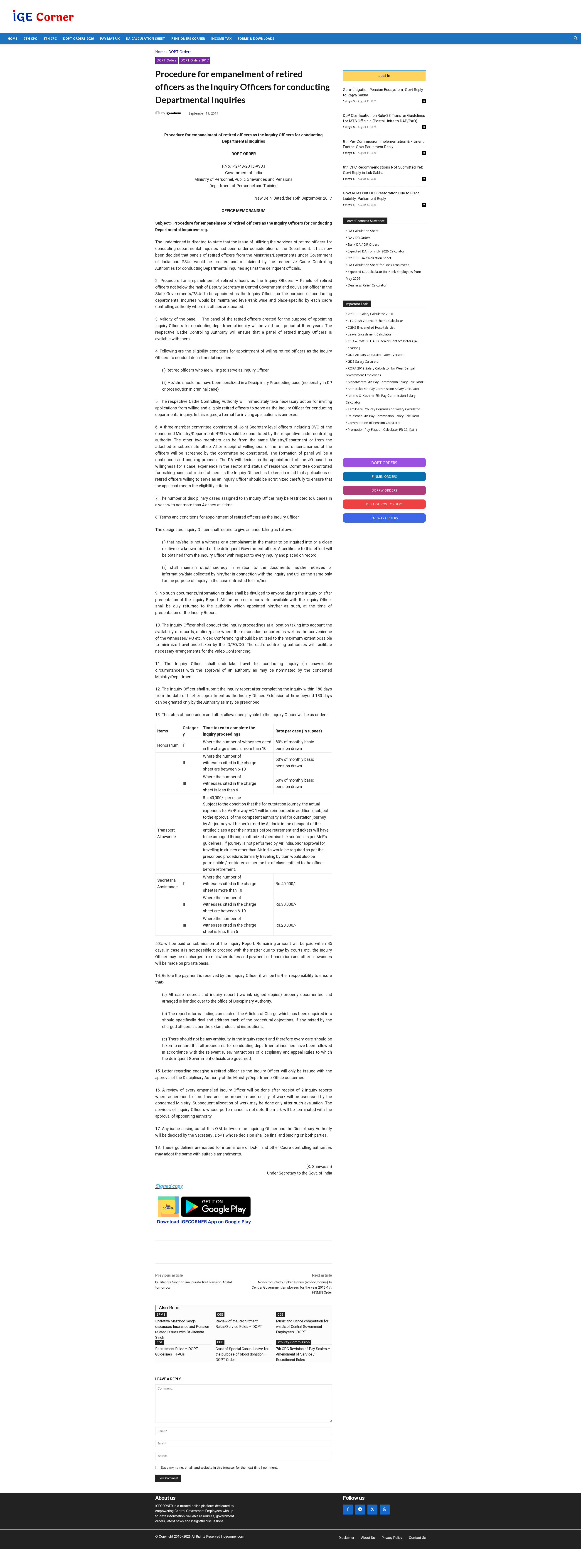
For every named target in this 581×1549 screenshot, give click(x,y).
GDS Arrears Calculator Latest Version (375, 354)
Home (12, 38)
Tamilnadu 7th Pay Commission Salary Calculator (383, 409)
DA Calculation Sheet (145, 38)
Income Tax (221, 38)
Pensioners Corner (188, 38)
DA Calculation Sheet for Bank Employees (378, 265)
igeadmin (173, 113)
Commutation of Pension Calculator (374, 423)
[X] (170, 123)
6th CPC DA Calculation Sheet (369, 258)
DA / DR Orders (359, 237)
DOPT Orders (179, 51)
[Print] (201, 123)
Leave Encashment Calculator (369, 334)
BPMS (161, 1314)
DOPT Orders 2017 (194, 60)
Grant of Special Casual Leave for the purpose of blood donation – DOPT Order (242, 1354)
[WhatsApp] (180, 123)
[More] (212, 123)
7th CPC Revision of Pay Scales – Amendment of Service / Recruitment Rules (303, 1354)
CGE (220, 1314)
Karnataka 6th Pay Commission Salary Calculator (383, 389)
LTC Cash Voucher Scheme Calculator (375, 320)
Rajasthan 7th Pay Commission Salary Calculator (383, 416)
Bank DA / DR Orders (363, 244)
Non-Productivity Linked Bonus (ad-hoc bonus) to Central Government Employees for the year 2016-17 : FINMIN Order (292, 1287)
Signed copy (168, 1186)
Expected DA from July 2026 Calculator (375, 251)
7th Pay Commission (293, 1342)
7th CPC (30, 38)
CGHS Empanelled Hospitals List (371, 327)
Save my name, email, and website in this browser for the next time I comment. (219, 1467)
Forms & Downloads (256, 38)
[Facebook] (159, 123)
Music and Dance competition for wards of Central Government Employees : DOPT (302, 1326)
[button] (575, 39)
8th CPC (50, 38)
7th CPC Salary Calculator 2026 (370, 314)
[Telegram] (191, 123)
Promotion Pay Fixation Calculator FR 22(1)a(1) (382, 429)
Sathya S (349, 101)
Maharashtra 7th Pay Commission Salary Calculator (385, 382)
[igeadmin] (158, 113)
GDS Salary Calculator (363, 361)
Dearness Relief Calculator (367, 285)
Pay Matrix (110, 38)
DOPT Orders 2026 (78, 38)
